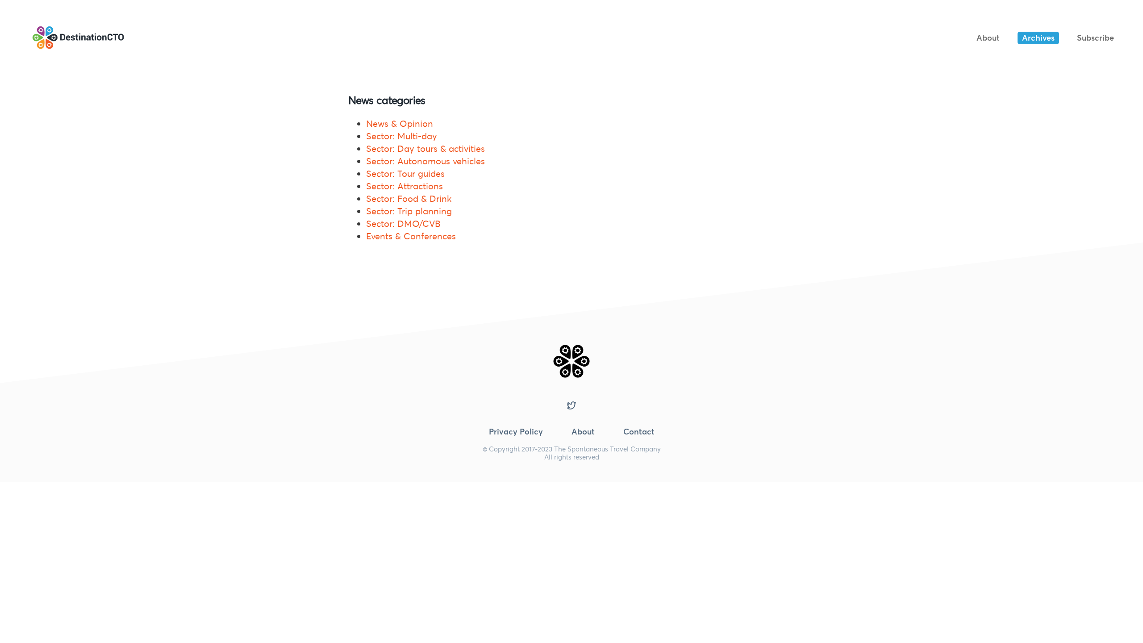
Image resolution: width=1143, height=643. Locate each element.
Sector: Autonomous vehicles (425, 161)
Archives (1038, 38)
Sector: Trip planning (409, 211)
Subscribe (1095, 38)
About (988, 38)
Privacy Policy (516, 431)
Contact (639, 431)
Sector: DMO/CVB (403, 224)
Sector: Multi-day (401, 136)
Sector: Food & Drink (408, 199)
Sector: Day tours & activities (425, 148)
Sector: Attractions (404, 186)
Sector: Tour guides (405, 174)
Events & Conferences (411, 236)
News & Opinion (399, 123)
